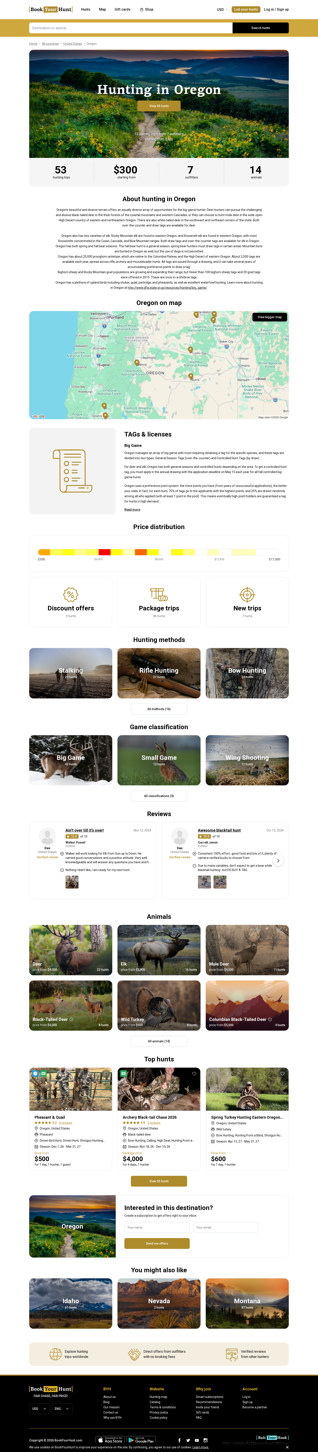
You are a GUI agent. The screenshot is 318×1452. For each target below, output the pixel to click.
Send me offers (157, 1243)
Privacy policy (159, 1412)
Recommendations (209, 1402)
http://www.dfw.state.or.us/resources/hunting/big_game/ (167, 287)
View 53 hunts (159, 106)
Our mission (111, 1407)
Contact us (110, 1412)
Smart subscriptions (209, 1397)
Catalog (155, 1402)
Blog (106, 1402)
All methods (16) (159, 709)
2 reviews (154, 1123)
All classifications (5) (159, 796)
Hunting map (158, 1397)
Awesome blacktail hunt (219, 830)
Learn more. (201, 1447)
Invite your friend (207, 1407)
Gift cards (202, 1412)
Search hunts (260, 28)
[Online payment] (124, 1073)
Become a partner (255, 1407)
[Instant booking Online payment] (40, 1073)
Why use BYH (112, 1417)
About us (109, 1397)
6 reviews (65, 1123)
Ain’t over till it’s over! (85, 830)
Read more (132, 509)
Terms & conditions (163, 1407)
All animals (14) (159, 1041)
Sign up (283, 9)
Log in (269, 9)
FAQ (199, 1417)
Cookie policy (158, 1417)
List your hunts (246, 9)
